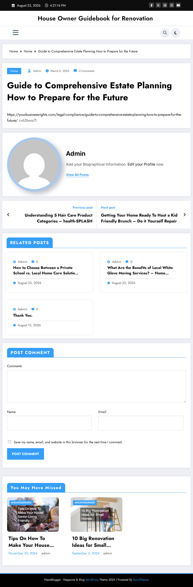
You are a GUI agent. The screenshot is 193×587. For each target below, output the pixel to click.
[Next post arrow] (184, 214)
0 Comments (86, 71)
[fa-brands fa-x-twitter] (158, 5)
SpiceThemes (141, 580)
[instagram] (171, 5)
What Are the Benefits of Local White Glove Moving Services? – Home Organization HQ (140, 270)
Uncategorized (21, 502)
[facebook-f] (151, 5)
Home (14, 71)
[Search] (165, 32)
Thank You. (22, 315)
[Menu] (15, 32)
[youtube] (178, 5)
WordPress (92, 580)
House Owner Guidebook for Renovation (95, 18)
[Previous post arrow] (8, 214)
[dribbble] (164, 5)
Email (102, 411)
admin (37, 71)
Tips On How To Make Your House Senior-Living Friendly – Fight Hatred (28, 542)
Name (11, 411)
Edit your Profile (141, 164)
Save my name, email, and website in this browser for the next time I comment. (68, 442)
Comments (14, 366)
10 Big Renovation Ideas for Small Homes (93, 542)
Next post (108, 208)
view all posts (77, 175)
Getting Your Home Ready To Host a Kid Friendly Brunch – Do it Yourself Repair (139, 218)
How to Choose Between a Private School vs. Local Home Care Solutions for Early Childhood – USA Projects (46, 270)
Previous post (82, 208)
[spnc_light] (175, 33)
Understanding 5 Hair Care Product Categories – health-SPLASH (58, 218)
